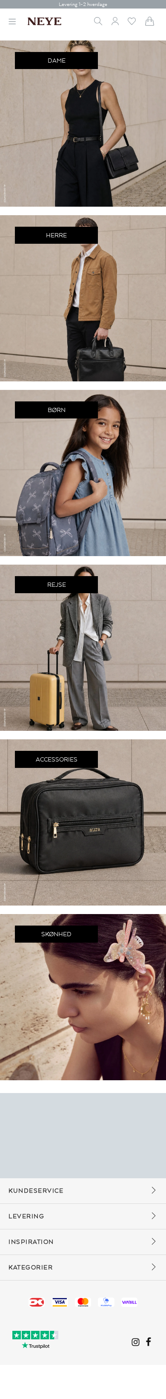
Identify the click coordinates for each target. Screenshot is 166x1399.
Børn (57, 410)
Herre (56, 235)
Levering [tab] (26, 1216)
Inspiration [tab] (31, 1242)
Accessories (56, 759)
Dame (57, 60)
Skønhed (56, 934)
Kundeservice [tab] (36, 1190)
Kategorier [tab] (31, 1267)
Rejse (56, 584)
